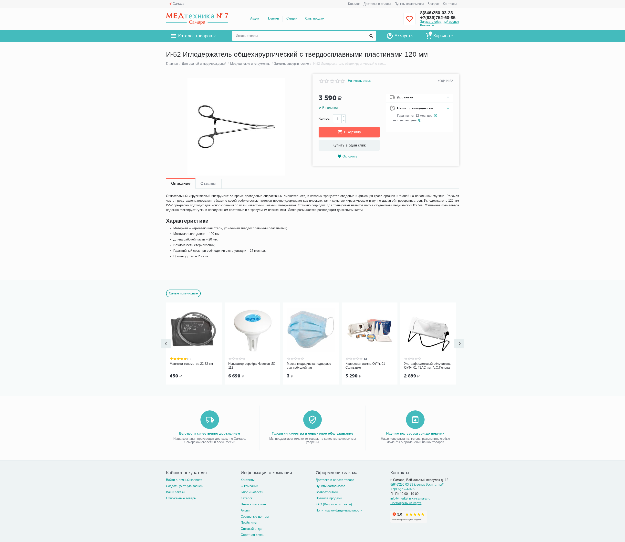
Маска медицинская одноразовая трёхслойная (309, 365)
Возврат (433, 4)
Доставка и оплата (377, 4)
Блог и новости (252, 492)
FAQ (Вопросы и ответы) (334, 504)
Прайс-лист (249, 522)
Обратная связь (252, 535)
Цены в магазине (253, 504)
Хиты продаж (314, 18)
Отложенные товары (181, 498)
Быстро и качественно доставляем (209, 433)
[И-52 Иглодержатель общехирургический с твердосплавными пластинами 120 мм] (236, 127)
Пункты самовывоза (409, 4)
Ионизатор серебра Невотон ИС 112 (251, 365)
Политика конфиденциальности (339, 510)
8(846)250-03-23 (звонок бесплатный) (417, 484)
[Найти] (371, 36)
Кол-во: (324, 118)
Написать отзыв (359, 81)
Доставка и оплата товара (335, 480)
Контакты (450, 4)
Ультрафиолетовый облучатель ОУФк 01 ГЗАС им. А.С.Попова (427, 365)
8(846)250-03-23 (436, 12)
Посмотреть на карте (405, 503)
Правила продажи (329, 498)
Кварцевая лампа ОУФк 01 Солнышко (365, 365)
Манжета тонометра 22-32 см (191, 363)
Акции (254, 18)
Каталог (354, 4)
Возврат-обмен (327, 492)
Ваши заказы (175, 492)
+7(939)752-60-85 (438, 17)
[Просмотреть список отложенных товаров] (409, 21)
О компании (249, 486)
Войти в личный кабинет (184, 480)
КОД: (441, 81)
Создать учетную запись (184, 486)
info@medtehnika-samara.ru (410, 498)
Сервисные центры (255, 516)
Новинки (273, 18)
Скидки (291, 18)
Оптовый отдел (252, 529)
